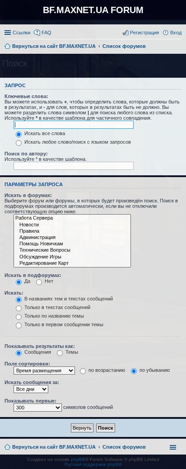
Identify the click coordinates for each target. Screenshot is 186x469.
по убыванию (154, 370)
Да (26, 281)
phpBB (78, 459)
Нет (48, 281)
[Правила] (72, 231)
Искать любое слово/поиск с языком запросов (77, 142)
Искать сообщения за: (32, 382)
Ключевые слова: (26, 96)
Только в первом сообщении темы (63, 324)
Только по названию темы (53, 316)
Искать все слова (44, 133)
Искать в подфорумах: (33, 275)
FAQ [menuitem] (46, 32)
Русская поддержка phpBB (93, 464)
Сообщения (37, 352)
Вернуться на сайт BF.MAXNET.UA (54, 447)
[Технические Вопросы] (72, 250)
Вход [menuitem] (175, 32)
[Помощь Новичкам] (72, 244)
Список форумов (124, 447)
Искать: (14, 292)
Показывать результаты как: (40, 346)
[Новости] (72, 225)
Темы (71, 352)
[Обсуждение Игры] (72, 257)
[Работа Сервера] (72, 218)
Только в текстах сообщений (56, 307)
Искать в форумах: (28, 195)
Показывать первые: (30, 400)
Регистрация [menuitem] (144, 32)
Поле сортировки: (27, 363)
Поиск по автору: (26, 153)
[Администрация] (72, 237)
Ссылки (21, 32)
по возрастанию (106, 370)
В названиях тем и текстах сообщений (68, 298)
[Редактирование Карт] (72, 263)
